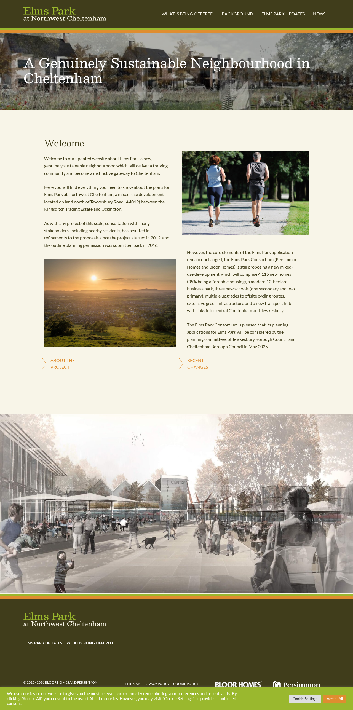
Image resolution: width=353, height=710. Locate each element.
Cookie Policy (186, 684)
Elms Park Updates (283, 13)
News (319, 13)
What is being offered (187, 13)
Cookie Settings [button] (305, 698)
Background (237, 13)
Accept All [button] (335, 698)
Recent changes (197, 363)
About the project (62, 363)
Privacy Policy (156, 684)
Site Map (132, 684)
